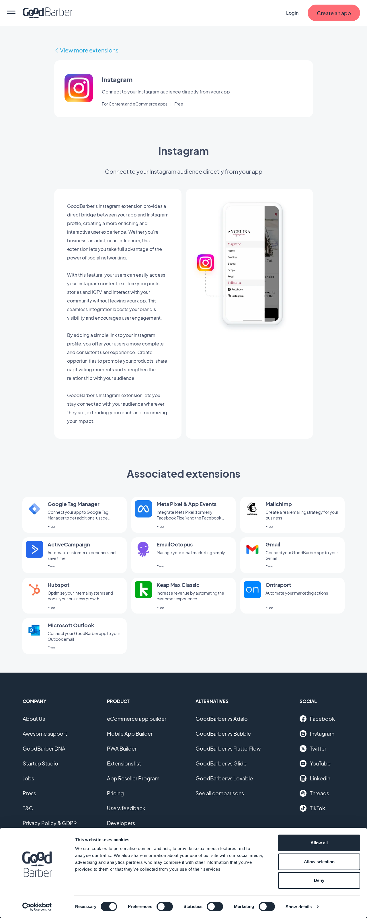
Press (29, 793)
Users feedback (126, 808)
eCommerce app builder (136, 718)
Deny (319, 880)
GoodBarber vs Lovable (224, 778)
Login (292, 13)
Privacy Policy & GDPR (50, 823)
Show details (299, 906)
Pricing (115, 793)
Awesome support (45, 733)
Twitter (318, 748)
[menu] (11, 13)
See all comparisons (220, 793)
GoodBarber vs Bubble (223, 733)
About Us (34, 718)
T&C (28, 808)
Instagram (322, 733)
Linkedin (320, 778)
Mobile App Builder (130, 733)
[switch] (165, 906)
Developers (121, 823)
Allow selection (319, 861)
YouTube (320, 763)
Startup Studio (40, 763)
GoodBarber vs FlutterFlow (228, 748)
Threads (319, 793)
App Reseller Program (133, 778)
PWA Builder (121, 748)
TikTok (317, 808)
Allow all (319, 842)
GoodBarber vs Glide (221, 763)
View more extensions (89, 50)
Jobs (28, 778)
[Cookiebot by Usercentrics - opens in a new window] (37, 907)
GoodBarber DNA (44, 748)
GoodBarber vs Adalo (222, 718)
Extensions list (124, 763)
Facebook (322, 718)
